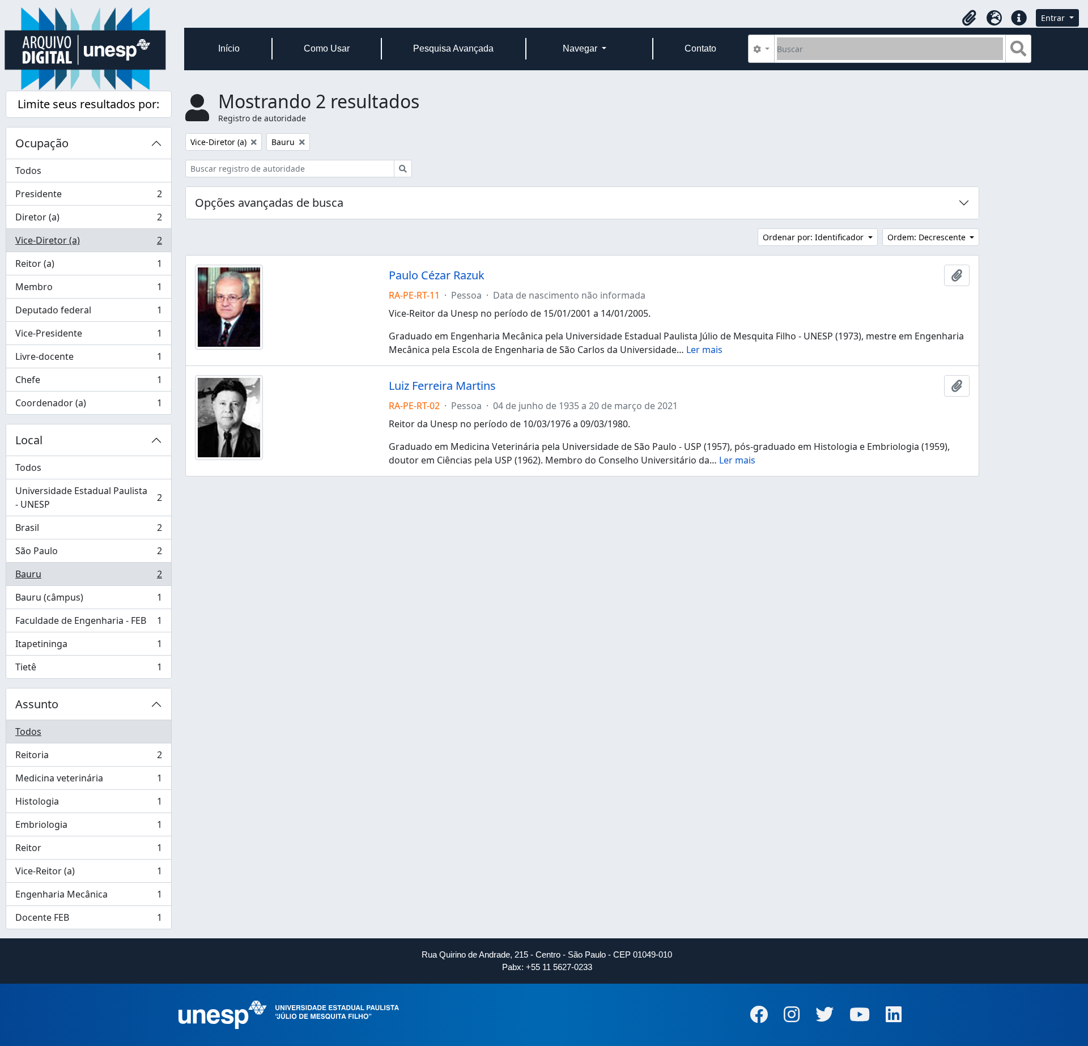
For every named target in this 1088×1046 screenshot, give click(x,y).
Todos (28, 170)
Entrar (1054, 17)
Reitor (88, 850)
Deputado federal (88, 313)
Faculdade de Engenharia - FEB (88, 623)
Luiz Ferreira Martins (442, 386)
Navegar (581, 48)
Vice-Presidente (88, 336)
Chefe (88, 382)
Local (28, 440)
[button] (969, 18)
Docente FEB (88, 920)
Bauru (88, 577)
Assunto (36, 704)
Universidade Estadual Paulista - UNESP (88, 497)
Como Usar (327, 48)
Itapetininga (88, 646)
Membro (88, 289)
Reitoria (88, 758)
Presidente (88, 197)
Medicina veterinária (88, 781)
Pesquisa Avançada (453, 48)
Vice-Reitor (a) (88, 874)
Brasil (88, 530)
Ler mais (704, 349)
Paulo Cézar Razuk (436, 275)
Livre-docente (88, 359)
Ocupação (42, 143)
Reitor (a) (88, 266)
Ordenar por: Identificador (814, 237)
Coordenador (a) (88, 405)
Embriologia (88, 827)
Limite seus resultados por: (88, 104)
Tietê (88, 669)
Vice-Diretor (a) (88, 243)
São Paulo (88, 554)
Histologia (88, 804)
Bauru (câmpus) (88, 600)
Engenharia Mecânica (88, 897)
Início (229, 48)
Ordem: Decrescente (927, 237)
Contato (700, 48)
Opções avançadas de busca (269, 202)
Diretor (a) (88, 220)
